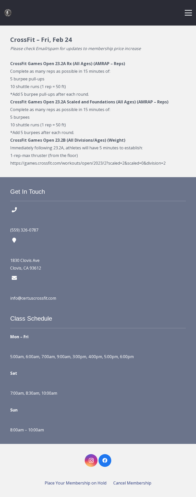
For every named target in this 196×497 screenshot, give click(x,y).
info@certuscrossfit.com (33, 298)
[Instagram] (91, 460)
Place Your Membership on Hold (75, 483)
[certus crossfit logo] (8, 13)
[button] (188, 12)
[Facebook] (105, 460)
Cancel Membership (132, 483)
